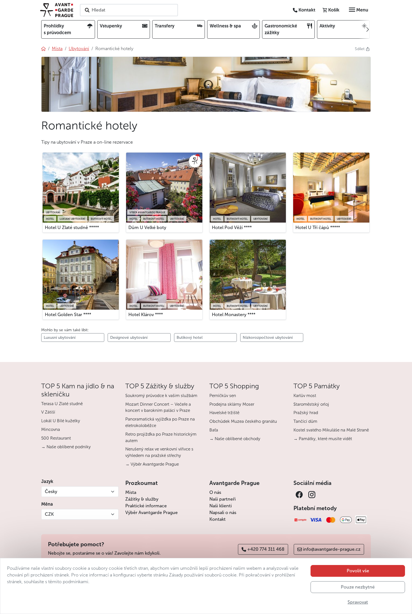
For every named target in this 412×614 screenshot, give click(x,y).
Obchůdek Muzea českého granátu (243, 421)
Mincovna (50, 429)
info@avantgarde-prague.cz (331, 549)
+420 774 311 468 (265, 549)
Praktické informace (146, 505)
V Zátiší (48, 412)
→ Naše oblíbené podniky (66, 446)
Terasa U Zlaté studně (62, 403)
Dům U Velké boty (147, 227)
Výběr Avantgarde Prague (151, 512)
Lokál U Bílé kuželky (60, 420)
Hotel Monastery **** (233, 314)
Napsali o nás (222, 512)
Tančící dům (305, 421)
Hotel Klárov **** (145, 314)
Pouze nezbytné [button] (358, 587)
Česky (51, 491)
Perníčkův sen (222, 395)
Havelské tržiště (224, 412)
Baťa (213, 430)
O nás (215, 492)
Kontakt (217, 519)
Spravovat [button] (358, 602)
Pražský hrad (305, 412)
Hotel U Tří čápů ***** (317, 227)
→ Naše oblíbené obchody (234, 438)
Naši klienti (220, 505)
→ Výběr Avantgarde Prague (152, 464)
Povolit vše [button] (358, 570)
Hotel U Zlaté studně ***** (72, 227)
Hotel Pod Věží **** (232, 227)
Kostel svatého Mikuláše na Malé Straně (331, 430)
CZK (49, 514)
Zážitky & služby (141, 499)
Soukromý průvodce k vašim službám (161, 395)
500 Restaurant (56, 438)
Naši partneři (222, 499)
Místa (130, 492)
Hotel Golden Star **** (68, 314)
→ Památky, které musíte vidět (322, 438)
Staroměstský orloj (311, 404)
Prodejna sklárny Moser (231, 404)
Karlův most (304, 395)
